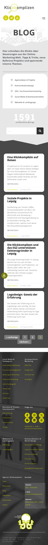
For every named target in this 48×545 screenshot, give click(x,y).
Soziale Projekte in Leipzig (19, 199)
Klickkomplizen (12, 189)
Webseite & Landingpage (25, 102)
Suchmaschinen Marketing (31, 360)
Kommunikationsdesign (24, 85)
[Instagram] (34, 415)
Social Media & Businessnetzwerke (29, 97)
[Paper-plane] (11, 17)
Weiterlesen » (13, 184)
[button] (43, 18)
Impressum (29, 426)
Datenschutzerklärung (33, 428)
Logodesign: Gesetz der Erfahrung (22, 296)
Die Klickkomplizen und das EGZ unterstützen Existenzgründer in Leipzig (22, 249)
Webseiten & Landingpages (8, 440)
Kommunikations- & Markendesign (33, 440)
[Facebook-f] (27, 415)
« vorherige (12, 337)
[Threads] (41, 420)
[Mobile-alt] (5, 17)
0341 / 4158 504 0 (31, 487)
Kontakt (28, 477)
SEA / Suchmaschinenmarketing (28, 91)
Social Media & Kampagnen (8, 360)
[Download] (17, 17)
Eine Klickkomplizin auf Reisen (22, 158)
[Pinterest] (27, 420)
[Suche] (40, 130)
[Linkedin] (34, 420)
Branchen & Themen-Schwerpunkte (11, 408)
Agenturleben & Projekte (25, 80)
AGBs (36, 426)
